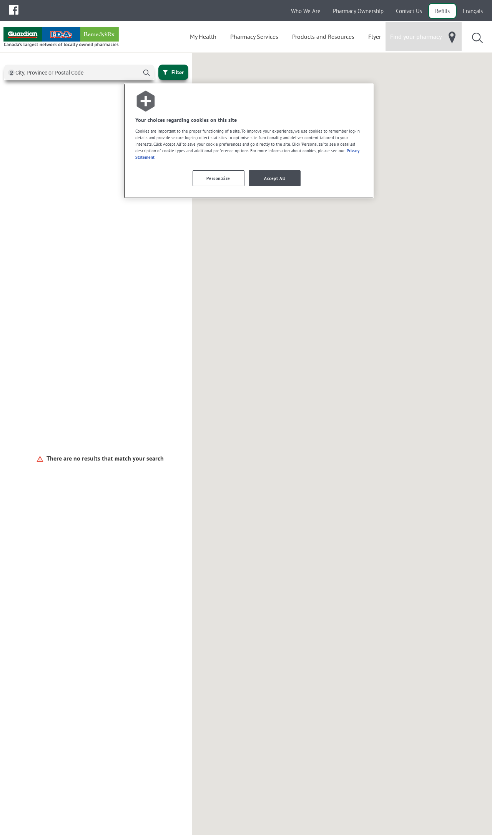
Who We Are (306, 11)
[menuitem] (13, 10)
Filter (177, 72)
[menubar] (13, 10)
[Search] (146, 73)
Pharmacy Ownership (358, 11)
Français (473, 11)
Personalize (218, 178)
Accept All (274, 178)
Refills (442, 11)
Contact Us (409, 11)
